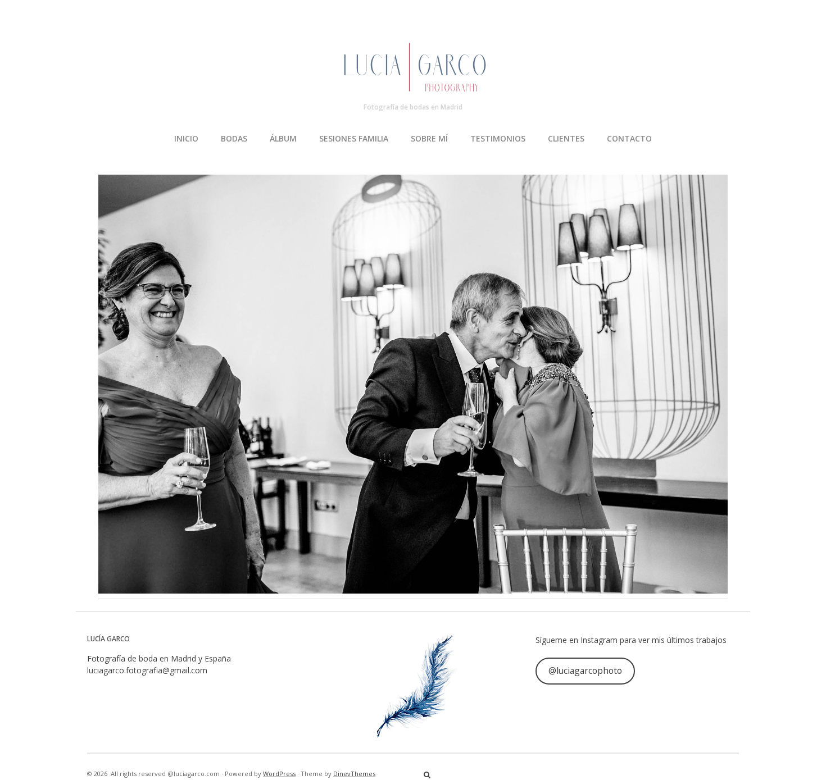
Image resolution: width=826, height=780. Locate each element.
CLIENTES (566, 138)
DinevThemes (354, 773)
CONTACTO (629, 138)
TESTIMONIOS (497, 138)
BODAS (234, 138)
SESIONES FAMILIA (353, 138)
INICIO (186, 138)
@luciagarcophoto (585, 670)
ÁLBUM (283, 138)
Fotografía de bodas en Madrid (413, 107)
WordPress (279, 773)
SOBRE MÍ (429, 138)
